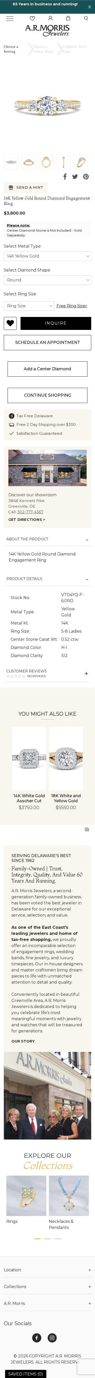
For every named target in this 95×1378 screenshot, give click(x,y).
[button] (37, 1238)
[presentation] (17, 757)
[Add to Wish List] (10, 323)
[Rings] (26, 1196)
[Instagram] (52, 1337)
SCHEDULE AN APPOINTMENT (47, 342)
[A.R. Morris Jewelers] (48, 30)
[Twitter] (75, 177)
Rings (11, 1221)
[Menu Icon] (10, 18)
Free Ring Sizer (71, 305)
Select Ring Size (20, 294)
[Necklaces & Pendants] (69, 1196)
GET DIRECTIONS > (26, 519)
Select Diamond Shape (27, 270)
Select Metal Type (22, 246)
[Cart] (68, 18)
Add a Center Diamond (47, 368)
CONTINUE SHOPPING (47, 395)
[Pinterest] (86, 177)
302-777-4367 (30, 511)
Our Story (23, 1041)
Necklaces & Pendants (61, 1224)
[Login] (50, 18)
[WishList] (32, 18)
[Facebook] (65, 177)
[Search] (86, 18)
